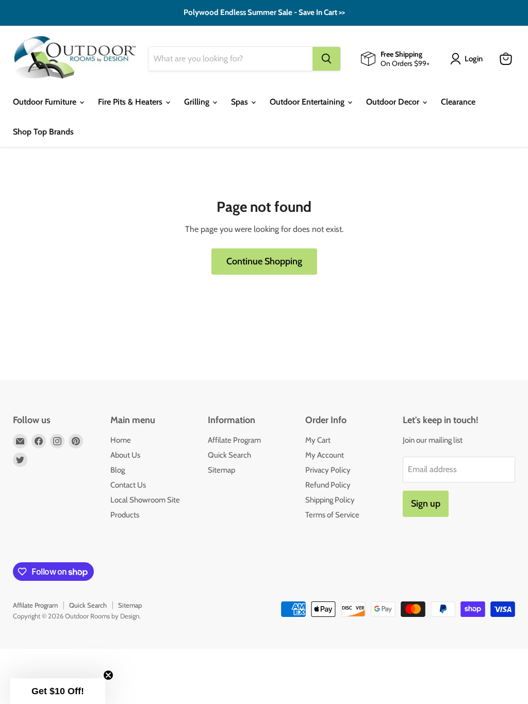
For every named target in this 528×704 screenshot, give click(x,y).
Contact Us (128, 485)
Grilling (197, 102)
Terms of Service (332, 514)
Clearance (458, 102)
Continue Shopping (264, 261)
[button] (57, 691)
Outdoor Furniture (45, 102)
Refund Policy (328, 485)
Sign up (425, 503)
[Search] (326, 59)
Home (120, 440)
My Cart (318, 440)
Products (124, 514)
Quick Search (229, 455)
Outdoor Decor (393, 102)
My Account (324, 455)
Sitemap (221, 470)
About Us (125, 455)
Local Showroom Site (145, 500)
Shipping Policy (330, 500)
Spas (240, 102)
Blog (117, 470)
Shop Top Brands (43, 132)
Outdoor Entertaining (308, 102)
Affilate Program (234, 440)
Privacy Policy (328, 470)
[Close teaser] (108, 675)
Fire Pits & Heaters (131, 102)
